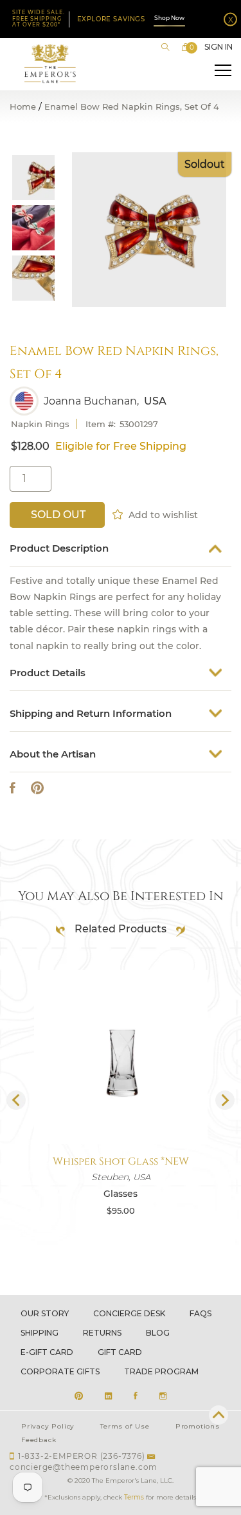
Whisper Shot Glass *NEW (121, 1161)
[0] (186, 47)
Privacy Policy (48, 1426)
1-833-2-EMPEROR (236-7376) (81, 1456)
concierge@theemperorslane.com (83, 1467)
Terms (134, 1497)
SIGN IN (218, 47)
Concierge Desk (129, 1313)
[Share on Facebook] (12, 788)
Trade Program (161, 1371)
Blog (158, 1333)
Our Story (45, 1313)
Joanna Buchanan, (91, 401)
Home (23, 107)
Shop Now (169, 17)
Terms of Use (125, 1426)
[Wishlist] (118, 513)
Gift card (120, 1352)
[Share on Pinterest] (37, 788)
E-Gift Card (47, 1352)
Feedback (38, 1440)
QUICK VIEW (120, 1113)
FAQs (200, 1313)
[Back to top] (218, 1415)
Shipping (39, 1333)
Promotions (197, 1426)
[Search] (165, 47)
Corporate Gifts (60, 1371)
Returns (102, 1333)
